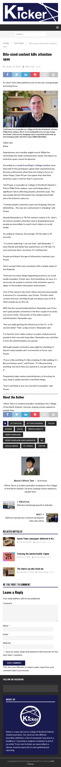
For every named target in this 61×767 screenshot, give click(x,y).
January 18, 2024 (13, 66)
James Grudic (40, 542)
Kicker (8, 429)
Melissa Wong (42, 572)
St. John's (28, 446)
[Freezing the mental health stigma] (9, 556)
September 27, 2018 (26, 572)
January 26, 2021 (25, 542)
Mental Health (35, 429)
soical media (11, 446)
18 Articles (42, 480)
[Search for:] (30, 34)
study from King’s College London (33, 165)
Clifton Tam (29, 66)
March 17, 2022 (24, 557)
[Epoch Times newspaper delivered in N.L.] (9, 541)
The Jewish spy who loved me (30, 568)
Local (20, 429)
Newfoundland (13, 434)
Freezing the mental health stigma (33, 553)
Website (7, 643)
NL (42, 440)
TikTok (41, 446)
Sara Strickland (40, 557)
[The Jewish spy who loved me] (9, 571)
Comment (7, 603)
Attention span (35, 423)
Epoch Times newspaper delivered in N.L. (35, 538)
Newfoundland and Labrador (20, 440)
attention (16, 423)
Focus (51, 423)
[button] (57, 27)
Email (5, 634)
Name (6, 625)
